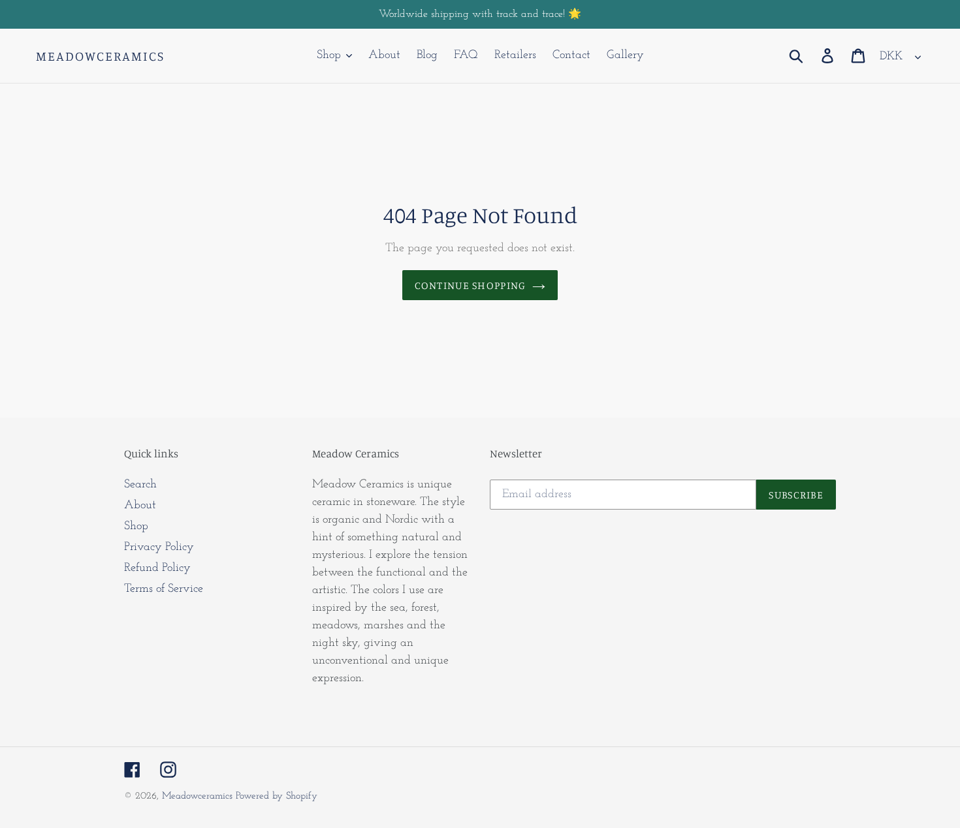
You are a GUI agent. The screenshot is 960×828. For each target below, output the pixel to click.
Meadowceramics (100, 56)
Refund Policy (157, 568)
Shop (136, 526)
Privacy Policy (159, 547)
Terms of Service (163, 589)
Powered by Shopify (276, 796)
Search (140, 485)
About (140, 506)
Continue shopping (470, 285)
